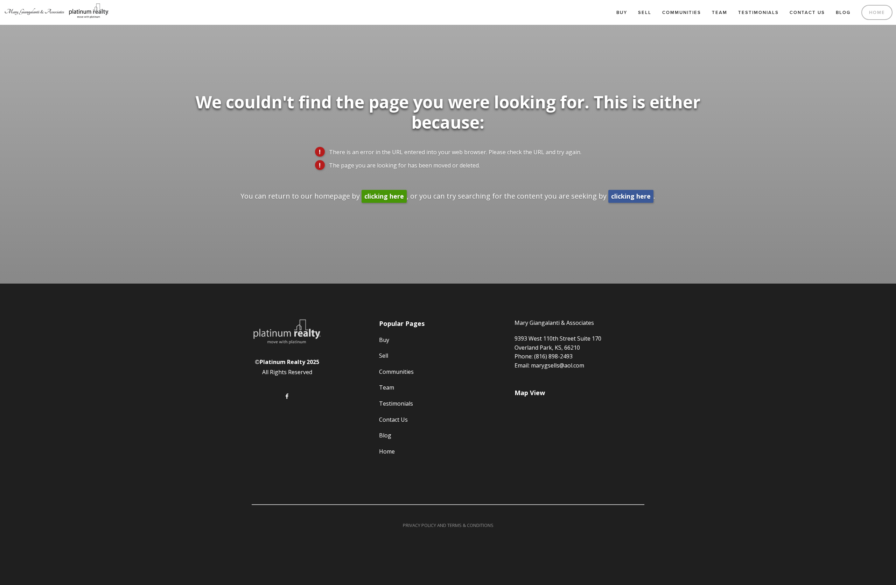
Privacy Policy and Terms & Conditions (448, 525)
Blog (843, 12)
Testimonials (758, 12)
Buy (621, 12)
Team (719, 12)
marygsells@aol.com (557, 365)
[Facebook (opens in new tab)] (287, 396)
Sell (644, 12)
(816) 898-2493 (553, 356)
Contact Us (807, 12)
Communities (681, 12)
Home (877, 12)
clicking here (384, 196)
